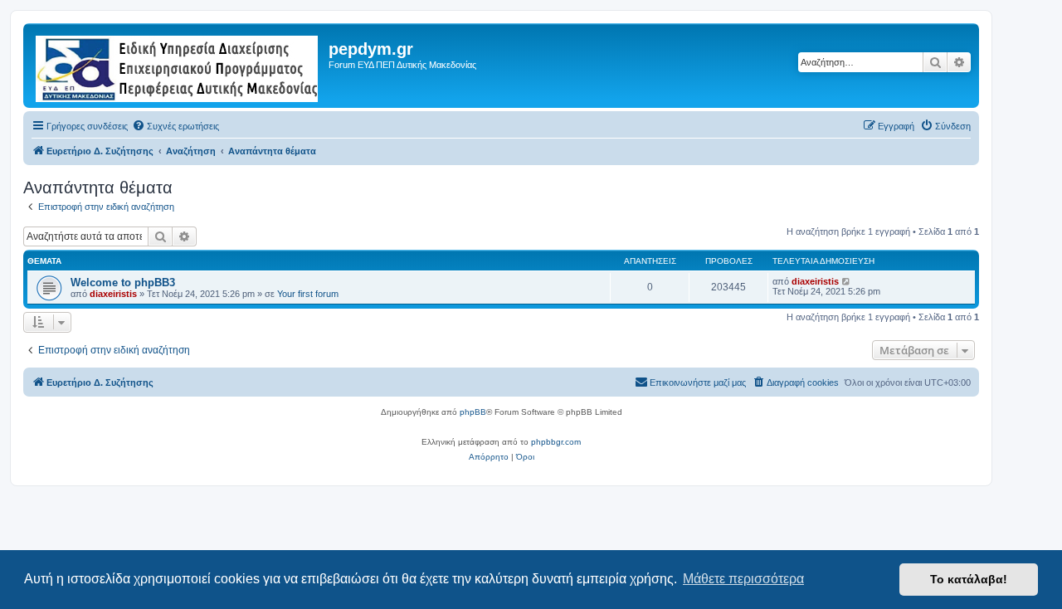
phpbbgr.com (556, 441)
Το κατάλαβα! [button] (968, 579)
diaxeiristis (113, 294)
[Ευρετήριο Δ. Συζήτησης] (178, 65)
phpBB (473, 412)
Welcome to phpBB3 (123, 282)
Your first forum (308, 294)
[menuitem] (175, 126)
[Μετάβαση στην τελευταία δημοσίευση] (846, 281)
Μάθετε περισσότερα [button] (743, 579)
